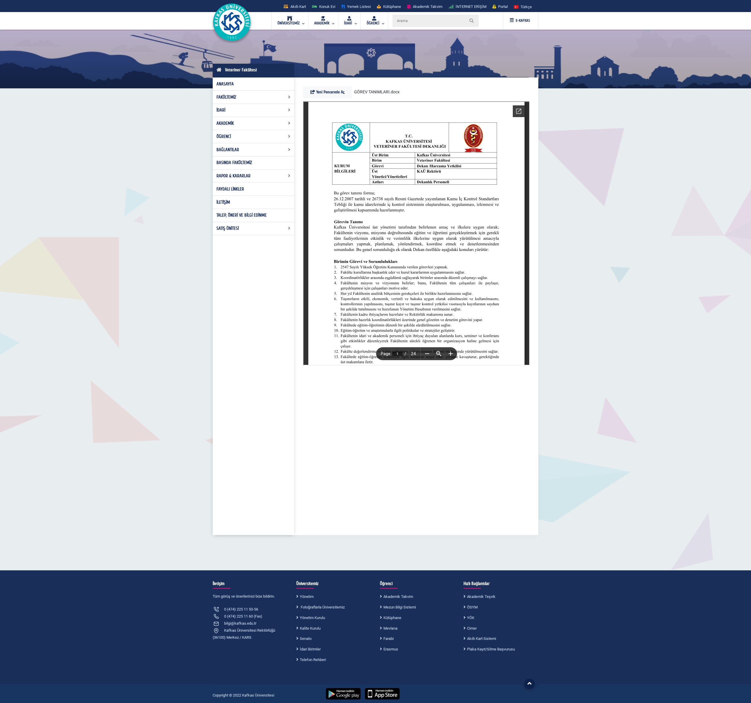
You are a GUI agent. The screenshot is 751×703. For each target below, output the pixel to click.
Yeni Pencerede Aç (329, 92)
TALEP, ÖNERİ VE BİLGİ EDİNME (241, 215)
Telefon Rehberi (313, 660)
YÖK (470, 618)
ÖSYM (472, 607)
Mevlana (390, 628)
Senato (306, 638)
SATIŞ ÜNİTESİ (227, 228)
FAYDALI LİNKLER (230, 189)
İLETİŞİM (223, 202)
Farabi (388, 638)
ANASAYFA (225, 84)
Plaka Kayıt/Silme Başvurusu (491, 649)
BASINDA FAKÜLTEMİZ (234, 162)
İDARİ (220, 110)
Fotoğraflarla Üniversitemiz (322, 607)
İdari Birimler (310, 649)
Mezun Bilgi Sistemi (399, 607)
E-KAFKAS (523, 20)
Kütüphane (392, 618)
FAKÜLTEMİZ (226, 97)
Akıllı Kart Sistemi (481, 638)
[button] (523, 7)
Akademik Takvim (398, 596)
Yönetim (307, 596)
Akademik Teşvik (481, 596)
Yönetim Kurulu (312, 618)
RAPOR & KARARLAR (233, 175)
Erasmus (390, 649)
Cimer (472, 628)
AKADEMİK (225, 123)
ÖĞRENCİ (223, 136)
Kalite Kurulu (310, 628)
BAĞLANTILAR (227, 149)
